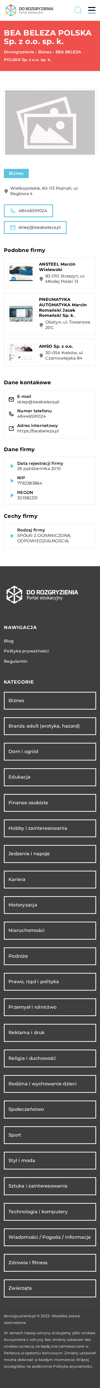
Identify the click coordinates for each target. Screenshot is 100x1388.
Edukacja (19, 777)
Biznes (16, 173)
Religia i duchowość (32, 1058)
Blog (9, 641)
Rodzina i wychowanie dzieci (42, 1084)
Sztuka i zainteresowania (37, 1186)
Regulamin (15, 661)
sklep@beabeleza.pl (39, 227)
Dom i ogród (23, 751)
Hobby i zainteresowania (37, 828)
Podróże (18, 956)
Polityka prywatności (26, 651)
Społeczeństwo (26, 1109)
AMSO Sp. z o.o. (56, 346)
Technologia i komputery (38, 1212)
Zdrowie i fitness (27, 1262)
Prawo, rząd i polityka (33, 981)
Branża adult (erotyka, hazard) (44, 726)
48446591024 (32, 210)
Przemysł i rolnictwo (32, 1007)
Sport (14, 1135)
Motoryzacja (22, 905)
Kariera (16, 879)
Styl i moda (21, 1160)
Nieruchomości (26, 930)
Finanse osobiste (28, 803)
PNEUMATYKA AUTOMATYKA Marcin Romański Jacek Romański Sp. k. (63, 307)
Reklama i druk (26, 1032)
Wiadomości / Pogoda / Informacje (49, 1237)
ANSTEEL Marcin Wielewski (57, 267)
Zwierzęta (20, 1288)
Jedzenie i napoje (29, 854)
